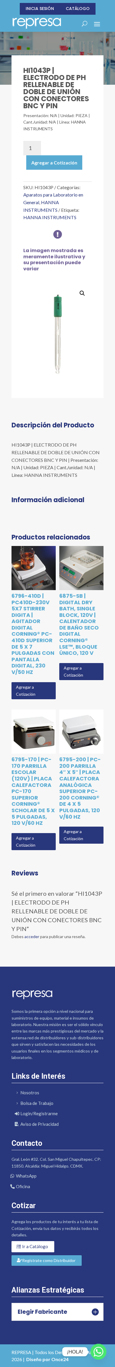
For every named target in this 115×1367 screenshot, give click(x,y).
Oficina (23, 1186)
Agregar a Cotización (54, 162)
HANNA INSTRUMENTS (49, 217)
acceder (31, 936)
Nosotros (29, 1092)
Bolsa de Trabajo (36, 1103)
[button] (82, 293)
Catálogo (78, 8)
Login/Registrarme (39, 1113)
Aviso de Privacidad (39, 1124)
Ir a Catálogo (35, 1246)
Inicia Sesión (40, 8)
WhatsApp (26, 1175)
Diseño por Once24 (47, 1359)
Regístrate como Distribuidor (48, 1260)
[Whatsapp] (98, 1352)
